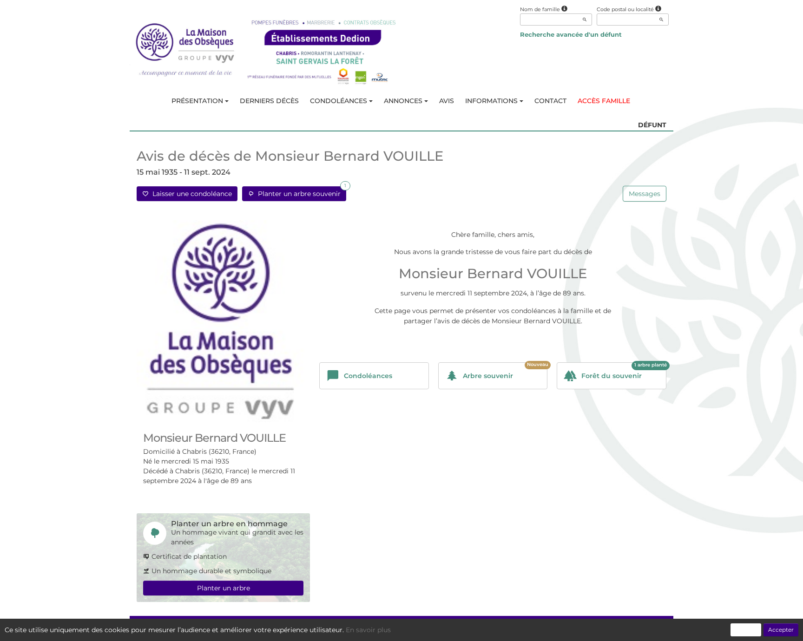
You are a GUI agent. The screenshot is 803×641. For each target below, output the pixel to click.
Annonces (403, 101)
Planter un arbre (223, 588)
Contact (550, 101)
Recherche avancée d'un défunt (571, 34)
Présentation (197, 101)
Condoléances (338, 101)
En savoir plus (368, 630)
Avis (446, 101)
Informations (491, 101)
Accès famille (604, 101)
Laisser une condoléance (190, 194)
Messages (644, 194)
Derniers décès (269, 101)
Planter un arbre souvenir (300, 192)
